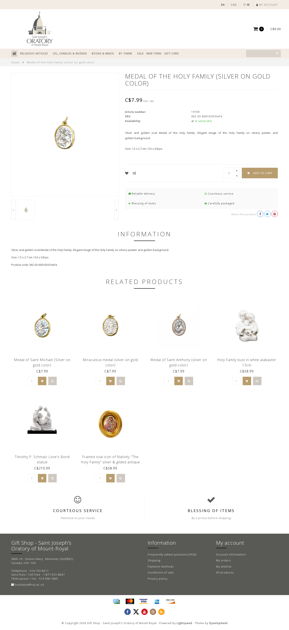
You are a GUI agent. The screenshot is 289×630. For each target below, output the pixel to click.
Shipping (154, 560)
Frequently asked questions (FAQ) (172, 554)
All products (225, 572)
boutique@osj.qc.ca (29, 584)
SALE (140, 53)
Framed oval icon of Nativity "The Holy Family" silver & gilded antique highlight (110, 462)
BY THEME (125, 53)
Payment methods (161, 566)
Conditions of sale (161, 572)
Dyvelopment (218, 623)
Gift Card (171, 53)
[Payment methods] (116, 601)
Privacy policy (158, 578)
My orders (223, 560)
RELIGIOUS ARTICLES (34, 53)
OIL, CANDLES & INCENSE (70, 53)
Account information (231, 554)
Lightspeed (184, 623)
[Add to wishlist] (127, 173)
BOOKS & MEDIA (103, 53)
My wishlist (223, 566)
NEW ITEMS (154, 53)
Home (15, 62)
